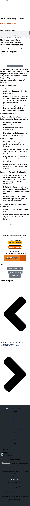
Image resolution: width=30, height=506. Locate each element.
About (15, 419)
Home (15, 415)
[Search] (29, 33)
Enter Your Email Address (15, 240)
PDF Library (15, 432)
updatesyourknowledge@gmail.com (16, 500)
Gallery (15, 422)
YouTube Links (15, 439)
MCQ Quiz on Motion (9, 37)
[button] (15, 36)
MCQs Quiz (15, 436)
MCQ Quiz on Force (21, 37)
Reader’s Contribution (15, 429)
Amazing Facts (11, 52)
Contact (15, 426)
